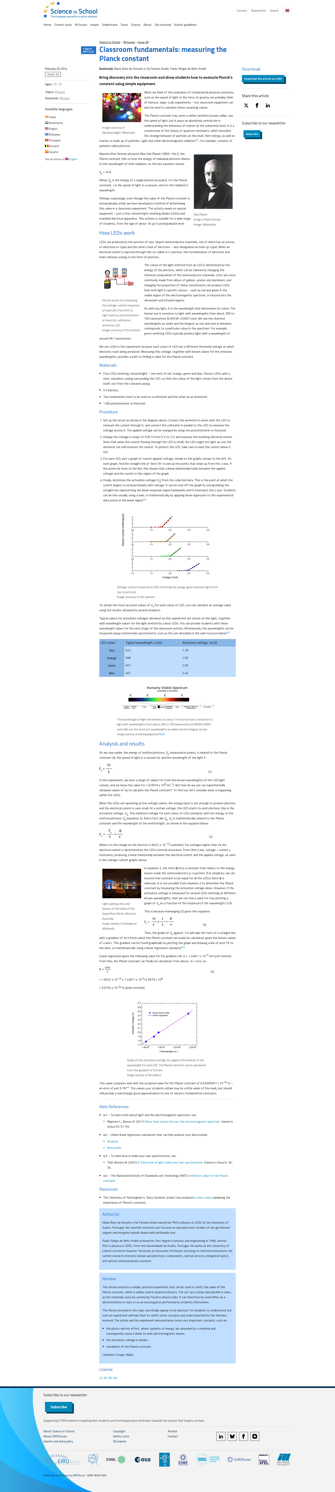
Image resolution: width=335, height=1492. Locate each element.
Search (274, 10)
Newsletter (258, 10)
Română (53, 146)
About (147, 24)
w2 (144, 499)
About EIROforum (55, 1436)
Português (54, 140)
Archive (172, 1431)
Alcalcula (112, 1141)
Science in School (109, 42)
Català (52, 117)
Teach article (88, 50)
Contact (242, 10)
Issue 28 (143, 42)
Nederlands (55, 123)
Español (53, 152)
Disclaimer (119, 1441)
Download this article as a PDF (263, 79)
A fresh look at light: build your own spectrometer (170, 1162)
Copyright (119, 1431)
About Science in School (58, 1431)
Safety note (121, 1436)
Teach (124, 24)
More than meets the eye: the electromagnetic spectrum (182, 1121)
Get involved (163, 24)
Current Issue (63, 24)
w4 (127, 1087)
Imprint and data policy (58, 1441)
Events (135, 24)
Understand (109, 24)
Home (47, 24)
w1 (197, 140)
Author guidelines (185, 24)
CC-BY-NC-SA (108, 1378)
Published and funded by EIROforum (64, 1475)
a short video (203, 1197)
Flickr (162, 734)
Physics (60, 92)
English (52, 129)
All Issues (81, 24)
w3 (228, 632)
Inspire (94, 24)
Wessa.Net (114, 1147)
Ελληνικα (54, 134)
